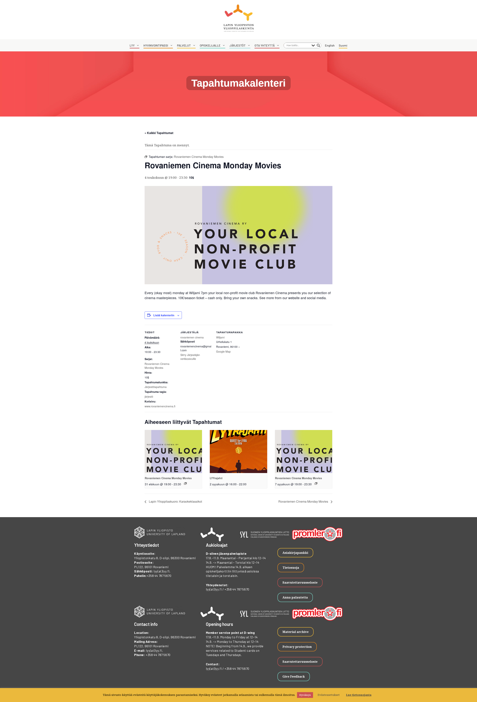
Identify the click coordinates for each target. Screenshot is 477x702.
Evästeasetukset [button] (329, 695)
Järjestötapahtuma (156, 387)
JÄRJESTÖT (237, 45)
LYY (132, 45)
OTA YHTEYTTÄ (265, 45)
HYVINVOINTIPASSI (155, 45)
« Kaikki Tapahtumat (159, 133)
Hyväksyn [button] (305, 695)
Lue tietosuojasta (358, 695)
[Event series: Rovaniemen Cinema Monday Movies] (185, 483)
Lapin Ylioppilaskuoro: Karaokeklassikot (175, 501)
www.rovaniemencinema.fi (160, 406)
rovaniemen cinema (192, 337)
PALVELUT (184, 45)
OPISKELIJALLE (210, 45)
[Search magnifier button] (318, 45)
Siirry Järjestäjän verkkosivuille (190, 357)
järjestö (149, 396)
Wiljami (220, 337)
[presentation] (173, 451)
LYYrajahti (216, 478)
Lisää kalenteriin (163, 315)
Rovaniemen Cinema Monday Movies (157, 366)
